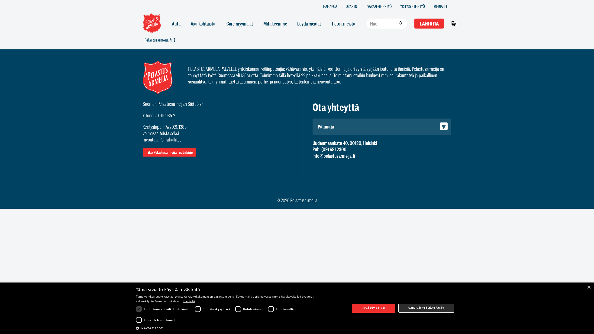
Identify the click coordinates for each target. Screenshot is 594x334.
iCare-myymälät (239, 23)
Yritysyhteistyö (412, 6)
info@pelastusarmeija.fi (334, 156)
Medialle (440, 6)
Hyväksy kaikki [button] (373, 308)
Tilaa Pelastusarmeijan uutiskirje (169, 152)
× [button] (589, 287)
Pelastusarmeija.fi (158, 40)
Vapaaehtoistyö (379, 6)
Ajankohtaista (203, 23)
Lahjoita (429, 23)
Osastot (352, 6)
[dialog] (297, 308)
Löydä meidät (309, 23)
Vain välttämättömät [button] (426, 308)
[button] (240, 328)
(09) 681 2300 (333, 149)
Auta (176, 23)
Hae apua (330, 6)
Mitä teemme (275, 23)
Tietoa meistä (343, 23)
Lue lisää (189, 301)
